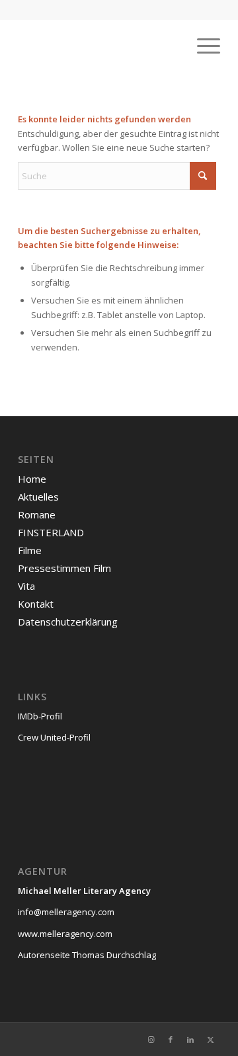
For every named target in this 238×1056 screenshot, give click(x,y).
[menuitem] (202, 45)
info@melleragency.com (66, 912)
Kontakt (36, 603)
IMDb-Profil (40, 716)
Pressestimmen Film (64, 568)
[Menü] (202, 45)
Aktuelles (38, 496)
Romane (37, 514)
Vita (26, 585)
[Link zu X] (210, 1039)
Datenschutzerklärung (68, 621)
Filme (30, 550)
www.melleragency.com (65, 934)
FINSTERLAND (51, 532)
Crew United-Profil (54, 737)
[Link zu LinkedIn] (190, 1039)
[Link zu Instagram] (151, 1039)
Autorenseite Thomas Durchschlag (87, 955)
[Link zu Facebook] (170, 1039)
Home (32, 478)
